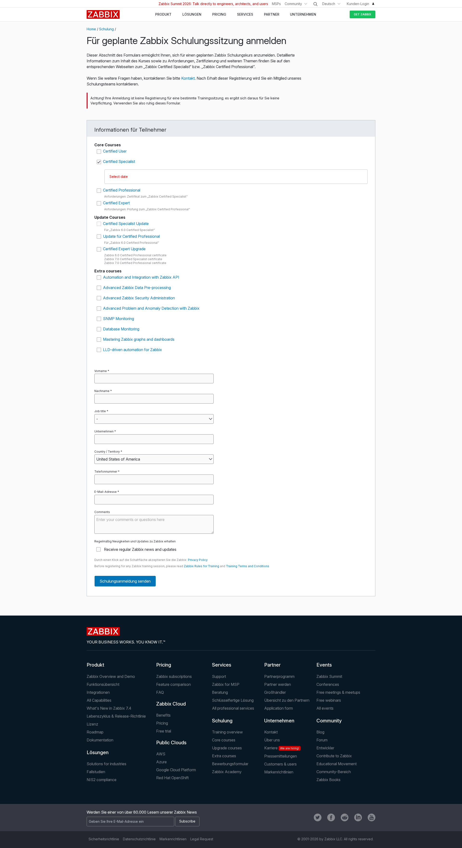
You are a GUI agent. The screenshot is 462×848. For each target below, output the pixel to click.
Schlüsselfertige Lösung (233, 700)
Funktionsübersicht (103, 684)
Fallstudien (96, 771)
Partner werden (277, 684)
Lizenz (92, 724)
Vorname (100, 371)
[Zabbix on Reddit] (344, 817)
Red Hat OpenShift (172, 777)
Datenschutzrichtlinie (139, 839)
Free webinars (328, 700)
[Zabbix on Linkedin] (358, 817)
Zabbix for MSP (225, 684)
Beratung (220, 692)
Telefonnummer (105, 471)
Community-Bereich (333, 771)
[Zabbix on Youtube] (371, 817)
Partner (272, 665)
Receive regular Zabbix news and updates (140, 549)
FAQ (160, 692)
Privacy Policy (198, 560)
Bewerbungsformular (230, 763)
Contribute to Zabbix (334, 755)
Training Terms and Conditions (247, 566)
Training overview (227, 732)
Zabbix (103, 14)
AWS (160, 754)
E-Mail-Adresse (105, 492)
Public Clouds (171, 742)
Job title (100, 411)
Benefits (163, 715)
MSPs (276, 4)
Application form (278, 708)
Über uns (272, 740)
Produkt (95, 665)
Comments (102, 512)
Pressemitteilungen (280, 756)
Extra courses (224, 755)
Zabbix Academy (227, 771)
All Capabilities (99, 700)
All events (325, 708)
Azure (161, 761)
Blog (320, 732)
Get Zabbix (362, 14)
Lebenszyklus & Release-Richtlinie (116, 716)
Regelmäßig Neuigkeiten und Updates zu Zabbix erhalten (135, 541)
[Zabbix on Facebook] (331, 817)
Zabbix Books (328, 779)
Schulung (106, 29)
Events (324, 665)
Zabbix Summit (329, 676)
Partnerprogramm (279, 676)
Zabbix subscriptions (174, 676)
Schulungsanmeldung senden (125, 581)
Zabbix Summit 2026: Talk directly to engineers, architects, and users (213, 4)
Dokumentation (100, 740)
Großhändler (275, 692)
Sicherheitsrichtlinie (104, 839)
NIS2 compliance (101, 779)
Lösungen (98, 752)
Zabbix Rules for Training (201, 566)
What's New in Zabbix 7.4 (109, 708)
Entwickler (325, 747)
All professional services (233, 708)
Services (221, 665)
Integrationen (98, 692)
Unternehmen (104, 431)
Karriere (281, 747)
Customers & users (280, 764)
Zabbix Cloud (171, 704)
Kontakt (188, 78)
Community (293, 4)
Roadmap (95, 732)
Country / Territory (107, 451)
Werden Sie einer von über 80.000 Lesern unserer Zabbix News (142, 812)
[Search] (315, 4)
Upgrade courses (227, 747)
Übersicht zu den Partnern (286, 700)
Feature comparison (173, 684)
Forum (321, 740)
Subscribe (187, 821)
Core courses (223, 740)
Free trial (163, 731)
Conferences (327, 684)
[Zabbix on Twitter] (317, 817)
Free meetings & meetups (338, 692)
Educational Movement (336, 763)
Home (91, 29)
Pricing (163, 665)
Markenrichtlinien (278, 772)
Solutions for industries (106, 763)
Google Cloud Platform (176, 769)
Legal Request (201, 839)
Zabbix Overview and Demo (111, 676)
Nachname (101, 391)
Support (219, 676)
